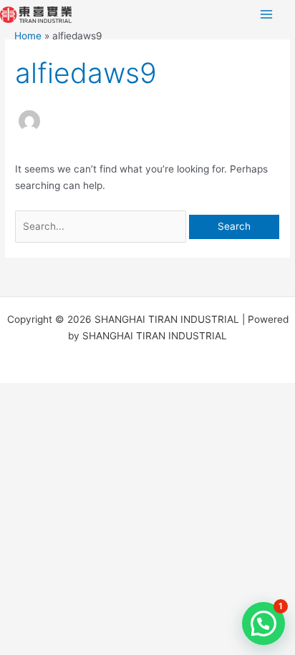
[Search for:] (102, 226)
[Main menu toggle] (266, 14)
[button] (263, 623)
